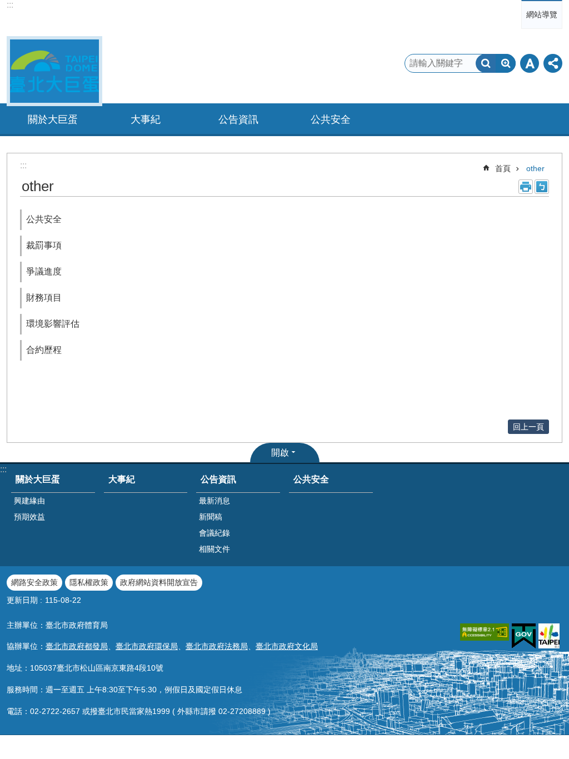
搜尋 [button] (486, 63)
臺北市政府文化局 (287, 646)
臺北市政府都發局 (77, 646)
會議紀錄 (214, 532)
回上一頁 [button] (528, 426)
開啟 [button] (280, 452)
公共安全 (331, 119)
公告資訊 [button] (238, 119)
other (535, 168)
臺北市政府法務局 (217, 646)
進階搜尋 (506, 63)
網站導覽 (541, 14)
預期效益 (29, 516)
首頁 (503, 168)
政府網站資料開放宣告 (159, 582)
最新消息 (214, 500)
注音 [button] (542, 186)
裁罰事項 (44, 245)
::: (10, 4)
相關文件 (214, 549)
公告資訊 (218, 479)
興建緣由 (29, 500)
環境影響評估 (52, 323)
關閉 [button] (529, 63)
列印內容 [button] (525, 186)
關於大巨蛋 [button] (53, 119)
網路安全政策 (34, 582)
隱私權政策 (88, 582)
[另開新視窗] (484, 632)
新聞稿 (210, 516)
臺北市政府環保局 (147, 646)
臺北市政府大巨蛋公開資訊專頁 (54, 71)
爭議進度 (44, 271)
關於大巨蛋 (38, 479)
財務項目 (44, 297)
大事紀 (146, 119)
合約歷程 (44, 349)
